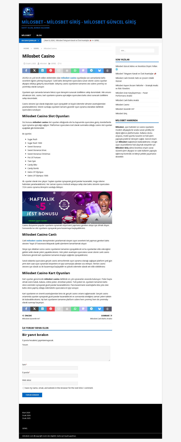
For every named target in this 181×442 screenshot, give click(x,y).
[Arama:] (137, 50)
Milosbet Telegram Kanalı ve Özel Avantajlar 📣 (136, 73)
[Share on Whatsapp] (75, 70)
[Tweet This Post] (34, 70)
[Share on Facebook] (26, 70)
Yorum (25, 344)
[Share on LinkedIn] (43, 70)
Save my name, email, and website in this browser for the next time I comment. (59, 388)
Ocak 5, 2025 (31, 63)
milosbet (43, 63)
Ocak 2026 (26, 415)
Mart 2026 (26, 412)
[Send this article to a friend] (59, 70)
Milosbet (26, 35)
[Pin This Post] (51, 70)
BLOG (39, 35)
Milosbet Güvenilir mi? (125, 109)
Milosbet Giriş (121, 113)
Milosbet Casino (122, 104)
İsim (24, 364)
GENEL (53, 63)
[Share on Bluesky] (99, 70)
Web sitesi (26, 380)
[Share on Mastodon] (83, 70)
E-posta (25, 372)
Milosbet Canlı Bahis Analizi (127, 100)
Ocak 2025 (26, 418)
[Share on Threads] (108, 70)
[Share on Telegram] (91, 70)
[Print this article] (67, 70)
